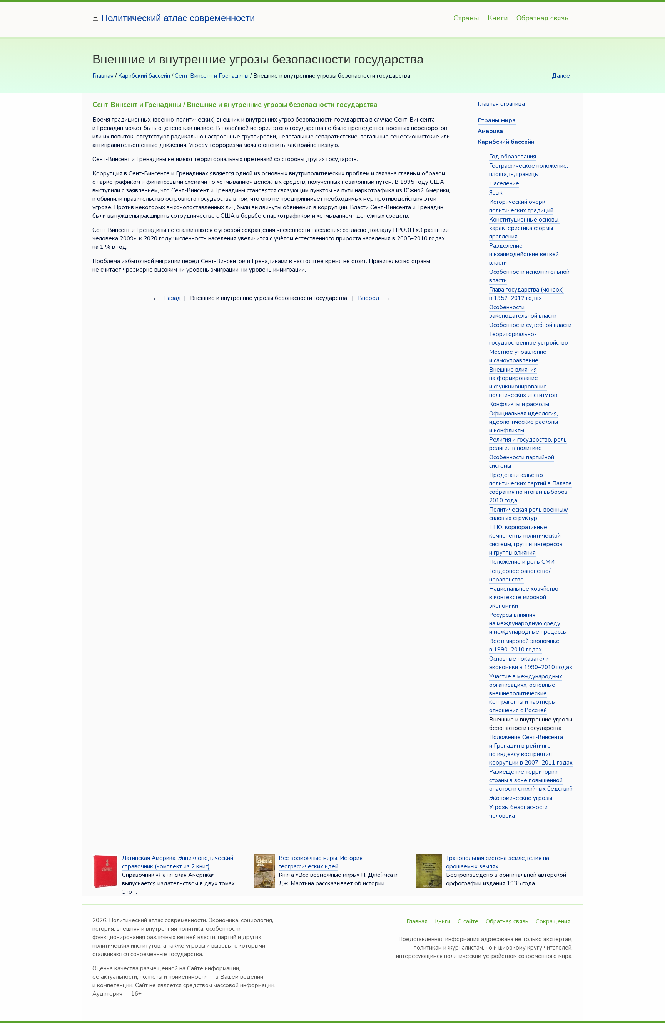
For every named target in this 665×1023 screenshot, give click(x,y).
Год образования (512, 156)
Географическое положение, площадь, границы (528, 170)
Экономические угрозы (520, 798)
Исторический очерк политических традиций (521, 206)
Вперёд (368, 298)
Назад (172, 298)
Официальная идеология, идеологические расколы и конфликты (523, 422)
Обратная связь (542, 18)
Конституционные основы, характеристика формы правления (524, 228)
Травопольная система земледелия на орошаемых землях (497, 862)
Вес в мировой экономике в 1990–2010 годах (524, 645)
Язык (496, 193)
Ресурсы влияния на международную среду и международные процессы (528, 623)
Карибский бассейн (144, 76)
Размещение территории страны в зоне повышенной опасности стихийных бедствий (531, 780)
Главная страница (501, 104)
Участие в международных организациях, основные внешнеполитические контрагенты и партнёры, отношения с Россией (525, 693)
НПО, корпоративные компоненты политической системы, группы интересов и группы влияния (526, 539)
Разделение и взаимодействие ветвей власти (524, 254)
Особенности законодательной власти (522, 311)
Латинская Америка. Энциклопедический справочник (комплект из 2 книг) (177, 862)
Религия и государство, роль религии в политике (528, 444)
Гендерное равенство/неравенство (519, 575)
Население (504, 183)
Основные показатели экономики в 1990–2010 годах (530, 663)
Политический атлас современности (178, 18)
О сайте (468, 921)
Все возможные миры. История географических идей (321, 862)
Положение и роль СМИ (522, 562)
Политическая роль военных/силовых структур (528, 514)
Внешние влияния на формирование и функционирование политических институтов (523, 382)
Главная (103, 76)
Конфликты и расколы (519, 404)
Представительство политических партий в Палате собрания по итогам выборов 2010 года (530, 487)
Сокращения (553, 921)
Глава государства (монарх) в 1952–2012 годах (526, 294)
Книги (498, 18)
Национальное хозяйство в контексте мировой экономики (523, 597)
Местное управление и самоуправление (517, 356)
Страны (466, 18)
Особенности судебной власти (530, 325)
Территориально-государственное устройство (528, 338)
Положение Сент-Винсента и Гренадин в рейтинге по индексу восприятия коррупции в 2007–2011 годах (531, 749)
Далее (561, 76)
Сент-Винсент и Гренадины (212, 76)
